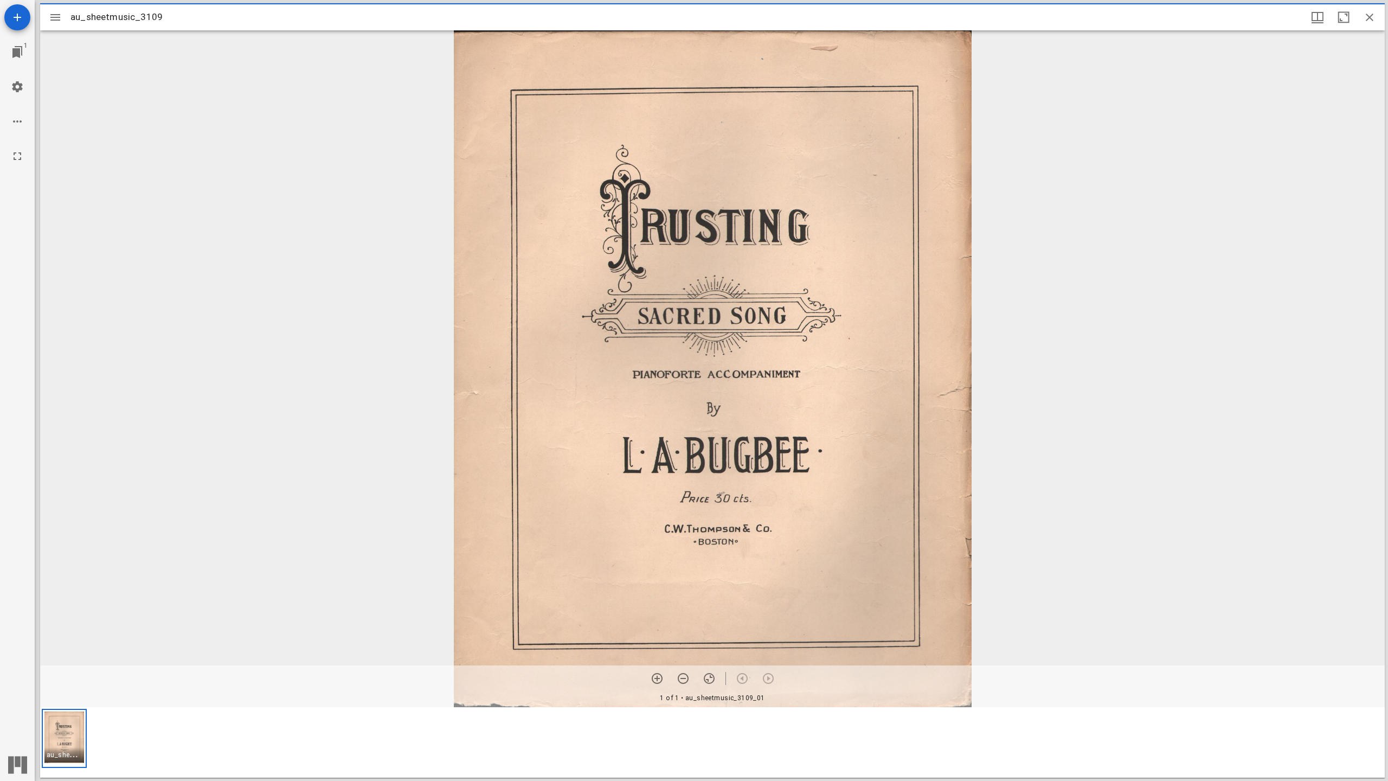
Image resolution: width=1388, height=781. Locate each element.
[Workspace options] (17, 121)
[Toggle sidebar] (55, 17)
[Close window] (1370, 17)
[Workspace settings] (17, 87)
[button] (64, 738)
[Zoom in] (657, 678)
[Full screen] (17, 156)
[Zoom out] (683, 678)
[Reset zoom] (709, 678)
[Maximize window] (1344, 17)
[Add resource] (17, 17)
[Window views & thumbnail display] (1318, 17)
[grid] (712, 742)
